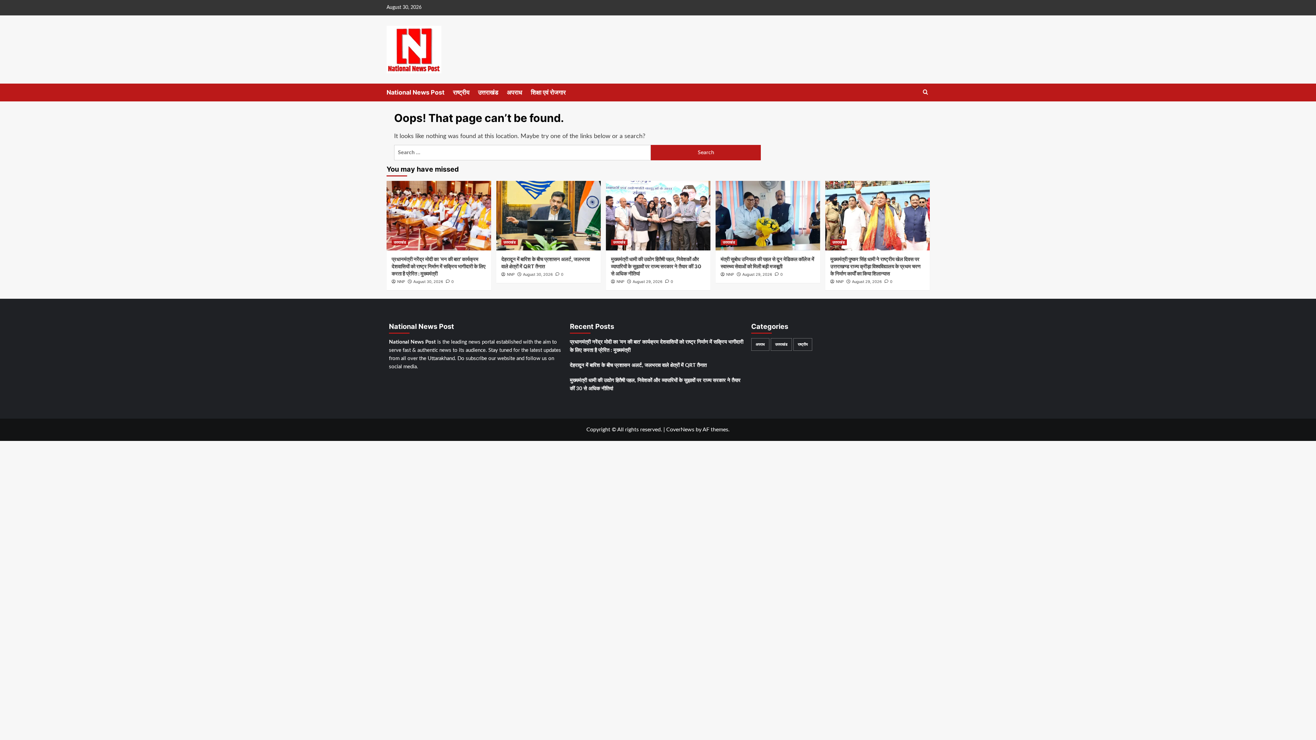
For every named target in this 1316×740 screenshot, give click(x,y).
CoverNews (680, 429)
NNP (401, 281)
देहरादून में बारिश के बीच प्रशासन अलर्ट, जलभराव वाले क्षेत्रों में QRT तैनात (638, 365)
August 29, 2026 (647, 281)
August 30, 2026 (428, 281)
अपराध (514, 92)
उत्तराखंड (488, 92)
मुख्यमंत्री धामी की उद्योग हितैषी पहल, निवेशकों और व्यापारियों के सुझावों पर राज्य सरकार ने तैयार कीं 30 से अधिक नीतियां (656, 266)
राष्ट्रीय (461, 92)
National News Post (415, 92)
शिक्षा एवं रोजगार (548, 92)
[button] (925, 92)
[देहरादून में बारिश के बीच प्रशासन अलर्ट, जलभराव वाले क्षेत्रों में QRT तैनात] (548, 215)
